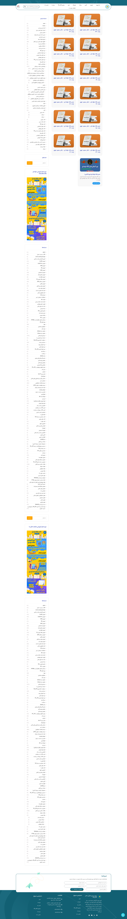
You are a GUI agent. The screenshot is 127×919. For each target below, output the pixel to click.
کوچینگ (43, 428)
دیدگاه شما (43, 351)
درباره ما (53, 5)
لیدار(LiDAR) (42, 439)
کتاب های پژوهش (42, 128)
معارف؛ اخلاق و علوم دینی (40, 144)
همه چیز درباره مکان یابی (40, 493)
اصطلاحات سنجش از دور (40, 297)
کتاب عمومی (43, 119)
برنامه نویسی (42, 308)
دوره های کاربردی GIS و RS (40, 349)
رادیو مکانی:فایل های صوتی (40, 358)
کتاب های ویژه (42, 133)
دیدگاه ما (43, 353)
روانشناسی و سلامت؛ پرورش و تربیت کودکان (35, 73)
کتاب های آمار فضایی (41, 126)
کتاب (44, 110)
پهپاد (44, 324)
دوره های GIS (42, 50)
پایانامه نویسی (42, 315)
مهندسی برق (42, 146)
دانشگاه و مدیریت (41, 44)
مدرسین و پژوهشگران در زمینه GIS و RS (37, 446)
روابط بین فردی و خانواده (39, 71)
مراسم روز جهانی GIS (41, 450)
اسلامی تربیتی (42, 32)
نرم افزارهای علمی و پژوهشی (38, 80)
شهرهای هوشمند (42, 390)
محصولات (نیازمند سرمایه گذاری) (39, 444)
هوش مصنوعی (42, 497)
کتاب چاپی (42, 112)
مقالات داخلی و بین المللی (40, 464)
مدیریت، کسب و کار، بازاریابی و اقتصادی (37, 142)
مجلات (42, 115)
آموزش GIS (43, 268)
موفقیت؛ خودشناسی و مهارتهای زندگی (37, 75)
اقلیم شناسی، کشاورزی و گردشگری (37, 92)
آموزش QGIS (42, 270)
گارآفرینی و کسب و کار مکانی (39, 432)
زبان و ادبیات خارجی (41, 87)
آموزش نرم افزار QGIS (41, 281)
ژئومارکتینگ (43, 376)
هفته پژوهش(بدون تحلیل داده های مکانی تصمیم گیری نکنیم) (37, 483)
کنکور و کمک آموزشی (41, 137)
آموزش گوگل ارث (42, 277)
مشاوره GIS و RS (61, 5)
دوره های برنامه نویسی (41, 55)
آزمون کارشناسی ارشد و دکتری (39, 259)
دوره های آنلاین (42, 347)
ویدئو (44, 149)
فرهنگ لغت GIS (42, 396)
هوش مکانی (43, 500)
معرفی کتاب (43, 455)
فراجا (44, 103)
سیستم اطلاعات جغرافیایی (40, 383)
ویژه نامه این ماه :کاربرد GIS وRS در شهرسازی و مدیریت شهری (36, 507)
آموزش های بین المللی (41, 286)
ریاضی (44, 85)
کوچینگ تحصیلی (42, 430)
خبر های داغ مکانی (41, 335)
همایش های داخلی (41, 488)
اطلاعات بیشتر (72, 8)
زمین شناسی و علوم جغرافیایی (39, 89)
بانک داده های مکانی (41, 306)
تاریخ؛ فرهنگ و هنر (41, 39)
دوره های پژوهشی (41, 57)
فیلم (68, 5)
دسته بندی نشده (42, 48)
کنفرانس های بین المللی (40, 426)
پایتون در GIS (42, 317)
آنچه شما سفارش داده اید (40, 290)
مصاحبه (43, 453)
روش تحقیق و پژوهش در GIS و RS (38, 367)
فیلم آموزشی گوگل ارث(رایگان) (39, 401)
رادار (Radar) (42, 356)
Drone (44, 26)
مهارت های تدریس (41, 475)
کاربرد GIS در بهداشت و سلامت (39, 410)
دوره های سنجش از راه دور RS (39, 59)
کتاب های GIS (42, 124)
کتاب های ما (43, 421)
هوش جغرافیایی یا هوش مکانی (39, 495)
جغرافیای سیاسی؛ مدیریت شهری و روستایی (36, 94)
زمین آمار (43, 369)
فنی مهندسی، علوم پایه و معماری (39, 108)
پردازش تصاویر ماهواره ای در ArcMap (38, 320)
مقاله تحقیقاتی (42, 468)
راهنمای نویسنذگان (41, 362)
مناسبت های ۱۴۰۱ (42, 473)
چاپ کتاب (43, 329)
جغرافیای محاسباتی (41, 326)
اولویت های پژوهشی (41, 304)
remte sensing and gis (40, 256)
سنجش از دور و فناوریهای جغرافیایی (37, 98)
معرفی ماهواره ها (42, 457)
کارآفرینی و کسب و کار (41, 405)
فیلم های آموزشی (42, 403)
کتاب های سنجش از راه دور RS (39, 131)
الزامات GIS (43, 299)
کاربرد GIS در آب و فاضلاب (40, 408)
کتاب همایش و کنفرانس (40, 135)
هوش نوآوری (42, 502)
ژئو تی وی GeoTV (41, 374)
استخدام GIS (42, 295)
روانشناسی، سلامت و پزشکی (40, 66)
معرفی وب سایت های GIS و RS (39, 462)
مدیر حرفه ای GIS (42, 448)
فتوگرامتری (43, 394)
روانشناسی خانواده (41, 64)
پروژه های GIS (42, 322)
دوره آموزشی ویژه (42, 344)
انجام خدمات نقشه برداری (40, 302)
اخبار (80, 898)
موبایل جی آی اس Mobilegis (39, 478)
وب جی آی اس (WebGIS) (40, 504)
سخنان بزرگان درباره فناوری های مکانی (38, 378)
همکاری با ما (43, 491)
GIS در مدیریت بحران (41, 254)
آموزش (91, 5)
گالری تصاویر (42, 435)
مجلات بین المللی (42, 441)
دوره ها (79, 902)
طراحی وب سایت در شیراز (40, 392)
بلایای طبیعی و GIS (41, 311)
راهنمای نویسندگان (41, 360)
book (44, 23)
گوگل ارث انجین (42, 437)
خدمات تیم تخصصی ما (41, 338)
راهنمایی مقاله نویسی (41, 365)
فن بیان (43, 399)
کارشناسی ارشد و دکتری (40, 412)
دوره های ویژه (42, 62)
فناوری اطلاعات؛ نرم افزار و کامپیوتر (38, 105)
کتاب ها (79, 905)
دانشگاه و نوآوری (42, 46)
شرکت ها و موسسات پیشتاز (40, 387)
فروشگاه (74, 5)
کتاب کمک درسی (42, 122)
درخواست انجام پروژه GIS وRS (39, 340)
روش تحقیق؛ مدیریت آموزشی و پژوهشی (37, 78)
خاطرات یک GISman (41, 331)
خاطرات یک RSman (41, 333)
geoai (44, 252)
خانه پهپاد (98, 5)
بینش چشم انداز (42, 313)
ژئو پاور (44, 371)
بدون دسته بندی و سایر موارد (39, 35)
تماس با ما (46, 5)
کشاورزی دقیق (42, 423)
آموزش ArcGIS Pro (41, 263)
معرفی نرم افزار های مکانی (40, 459)
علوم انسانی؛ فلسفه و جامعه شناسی (38, 101)
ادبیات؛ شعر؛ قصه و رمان (40, 30)
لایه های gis (43, 140)
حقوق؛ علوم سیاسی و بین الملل (39, 41)
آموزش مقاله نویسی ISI (40, 279)
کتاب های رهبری (42, 419)
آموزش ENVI (42, 265)
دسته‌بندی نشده (42, 342)
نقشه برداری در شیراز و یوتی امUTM (38, 480)
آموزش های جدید (41, 288)
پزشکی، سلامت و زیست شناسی (38, 68)
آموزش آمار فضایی (41, 272)
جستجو (29, 163)
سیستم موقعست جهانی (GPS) (39, 385)
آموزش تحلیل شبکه (41, 274)
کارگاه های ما (43, 414)
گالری (86, 5)
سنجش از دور (42, 381)
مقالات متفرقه (42, 466)
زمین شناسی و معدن (40, 96)
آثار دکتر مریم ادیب (41, 28)
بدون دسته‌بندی (42, 37)
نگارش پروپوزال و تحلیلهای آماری (38, 82)
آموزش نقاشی (42, 284)
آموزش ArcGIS (42, 261)
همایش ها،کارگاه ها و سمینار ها (39, 486)
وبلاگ (80, 5)
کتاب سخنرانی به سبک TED (40, 417)
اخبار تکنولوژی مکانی (41, 293)
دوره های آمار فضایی (41, 53)
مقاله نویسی (43, 471)
